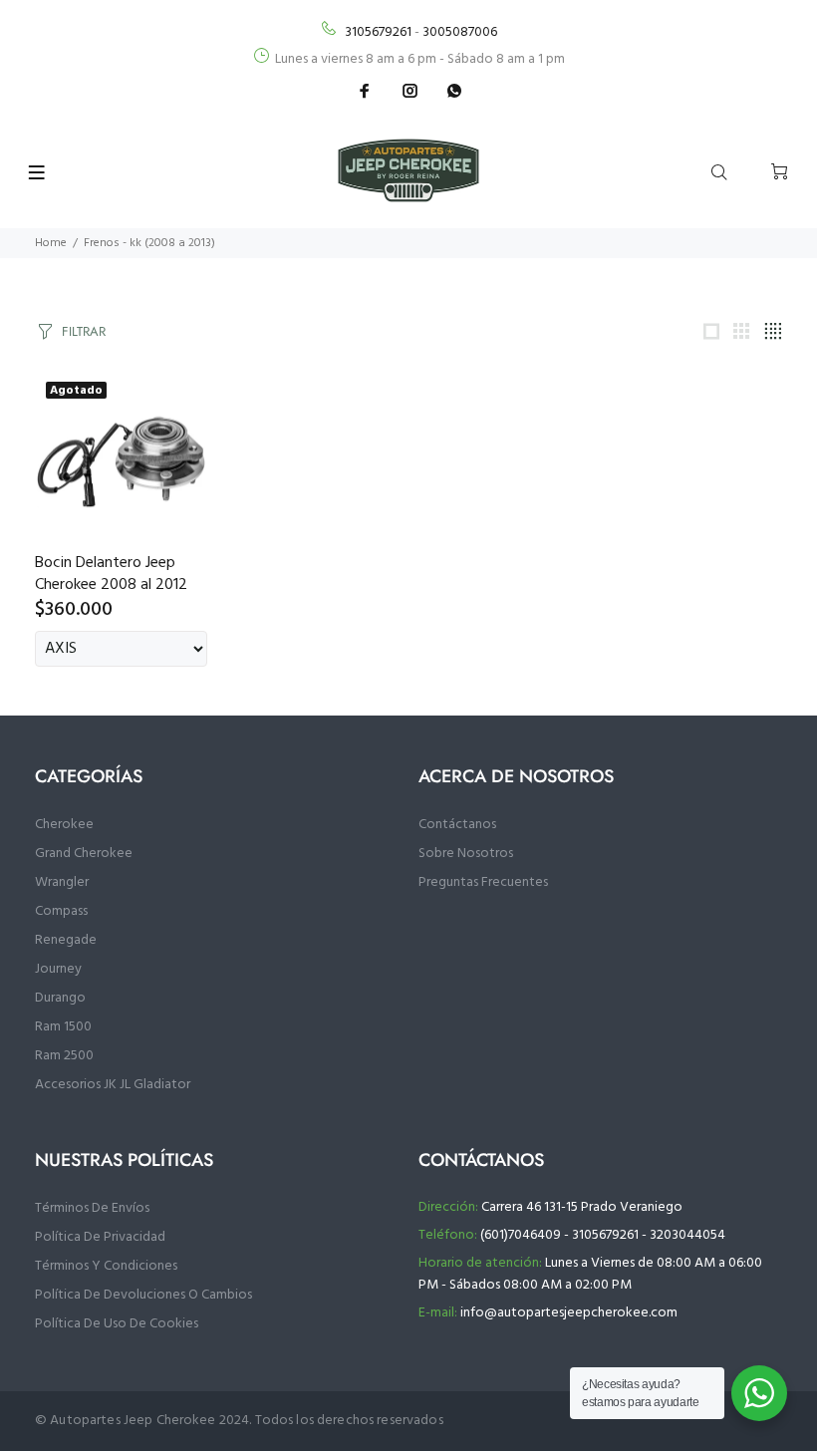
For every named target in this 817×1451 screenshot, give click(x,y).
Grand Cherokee (84, 853)
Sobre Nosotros (465, 853)
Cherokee (64, 824)
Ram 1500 (63, 1027)
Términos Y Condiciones (106, 1266)
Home (51, 243)
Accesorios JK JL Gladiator (112, 1084)
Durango (60, 998)
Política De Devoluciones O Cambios (143, 1295)
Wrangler (62, 882)
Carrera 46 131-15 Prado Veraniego (581, 1207)
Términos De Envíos (92, 1208)
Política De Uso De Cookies (116, 1323)
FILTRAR (84, 331)
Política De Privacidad (100, 1237)
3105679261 (378, 32)
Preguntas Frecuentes (483, 882)
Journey (58, 969)
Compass (61, 911)
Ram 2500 (64, 1055)
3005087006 (459, 32)
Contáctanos (457, 824)
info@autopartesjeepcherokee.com (569, 1313)
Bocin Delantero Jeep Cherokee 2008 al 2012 (111, 574)
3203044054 (687, 1235)
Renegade (66, 940)
